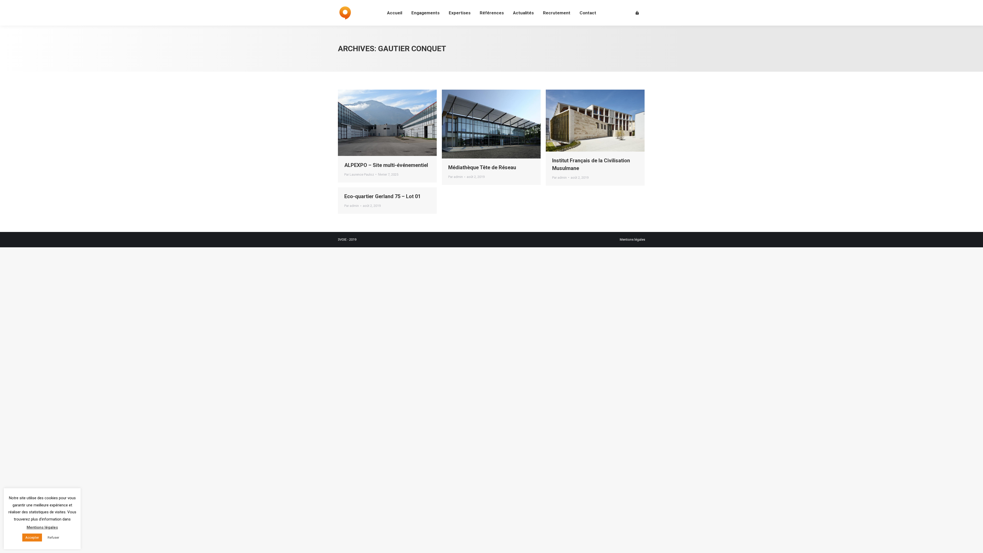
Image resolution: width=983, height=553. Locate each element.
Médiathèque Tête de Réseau (482, 167)
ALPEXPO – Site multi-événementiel (386, 165)
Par (359, 174)
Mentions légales (632, 239)
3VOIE (342, 239)
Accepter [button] (32, 537)
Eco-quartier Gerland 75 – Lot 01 (382, 196)
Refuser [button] (53, 537)
